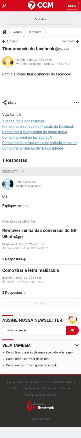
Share (12, 102)
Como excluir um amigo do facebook (31, 365)
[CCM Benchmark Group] (40, 407)
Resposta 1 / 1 (13, 171)
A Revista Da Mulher (57, 388)
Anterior (12, 41)
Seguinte (68, 41)
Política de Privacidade (57, 382)
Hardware (34, 32)
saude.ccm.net (40, 419)
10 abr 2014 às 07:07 (56, 63)
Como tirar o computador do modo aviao (34, 132)
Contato (14, 388)
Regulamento (31, 388)
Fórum (17, 32)
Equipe (11, 382)
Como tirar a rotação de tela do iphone (32, 148)
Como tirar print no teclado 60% (27, 137)
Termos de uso (29, 382)
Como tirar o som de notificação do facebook (38, 126)
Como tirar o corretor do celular (28, 359)
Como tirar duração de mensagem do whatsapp (39, 352)
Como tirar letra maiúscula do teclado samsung (40, 143)
